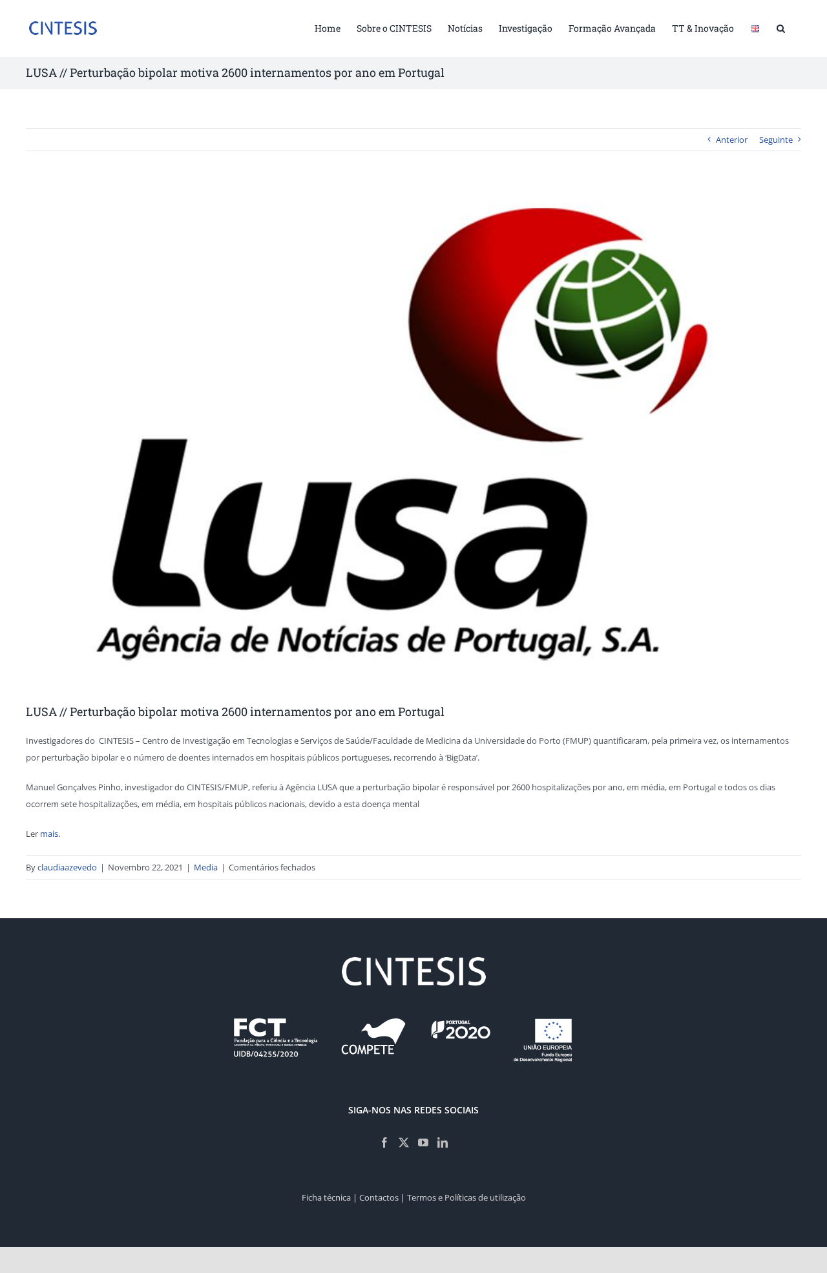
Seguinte (776, 139)
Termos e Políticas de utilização (466, 1197)
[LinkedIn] (442, 1142)
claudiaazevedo (67, 867)
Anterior (732, 139)
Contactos (379, 1197)
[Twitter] (404, 1142)
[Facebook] (384, 1142)
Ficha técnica (326, 1197)
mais (49, 833)
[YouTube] (423, 1142)
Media (206, 867)
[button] (781, 27)
